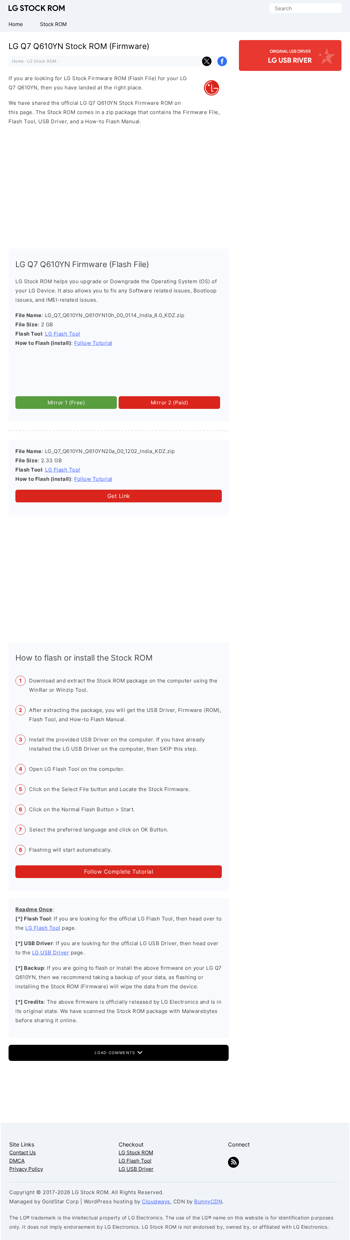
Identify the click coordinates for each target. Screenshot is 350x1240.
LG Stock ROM (37, 8)
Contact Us (22, 1152)
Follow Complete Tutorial (118, 871)
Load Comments (116, 1052)
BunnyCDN (208, 1201)
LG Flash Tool (62, 333)
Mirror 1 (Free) (66, 402)
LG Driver (290, 65)
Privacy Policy (26, 1169)
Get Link (118, 495)
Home (18, 61)
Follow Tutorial (93, 343)
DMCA (17, 1160)
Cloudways (156, 1201)
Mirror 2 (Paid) (169, 402)
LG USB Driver (50, 952)
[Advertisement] (119, 185)
